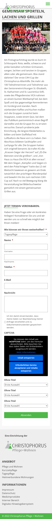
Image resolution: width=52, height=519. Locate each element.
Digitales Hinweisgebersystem (17, 503)
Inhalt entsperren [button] (26, 357)
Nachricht (9, 292)
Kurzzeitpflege (9, 470)
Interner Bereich (10, 500)
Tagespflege (8, 473)
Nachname (9, 261)
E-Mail (7, 280)
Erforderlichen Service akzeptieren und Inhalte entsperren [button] (26, 368)
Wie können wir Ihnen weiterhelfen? (25, 229)
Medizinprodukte (11, 496)
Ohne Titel (10, 380)
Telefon (9, 267)
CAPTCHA (9, 332)
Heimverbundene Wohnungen (18, 477)
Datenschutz (8, 493)
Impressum (8, 489)
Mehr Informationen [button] (26, 352)
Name (8, 240)
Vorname (8, 251)
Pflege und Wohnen (12, 466)
